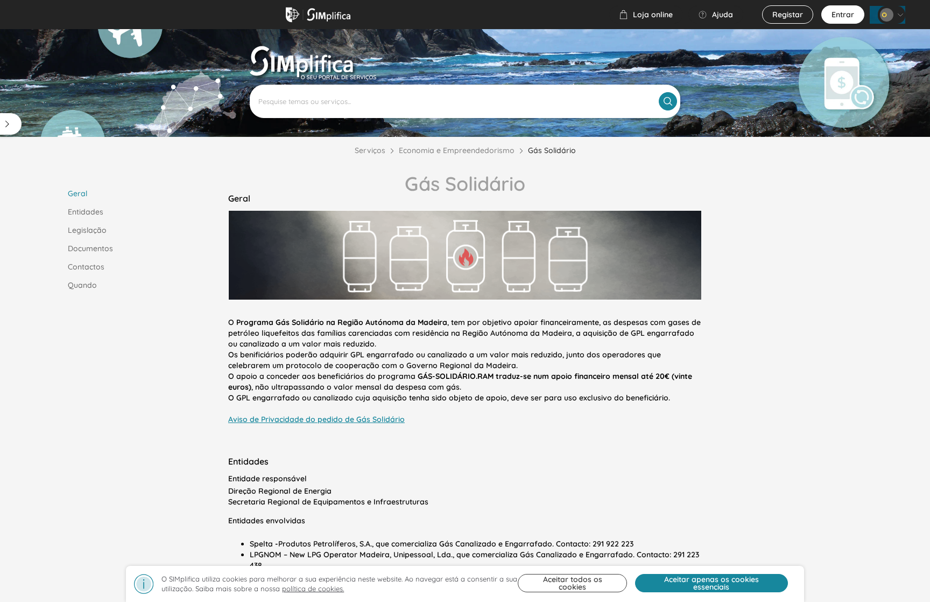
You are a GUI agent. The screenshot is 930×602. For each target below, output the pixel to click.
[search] (668, 101)
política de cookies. (313, 588)
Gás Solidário (552, 150)
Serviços (370, 150)
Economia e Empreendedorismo (457, 150)
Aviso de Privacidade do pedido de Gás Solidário (316, 419)
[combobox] (465, 101)
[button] (646, 14)
